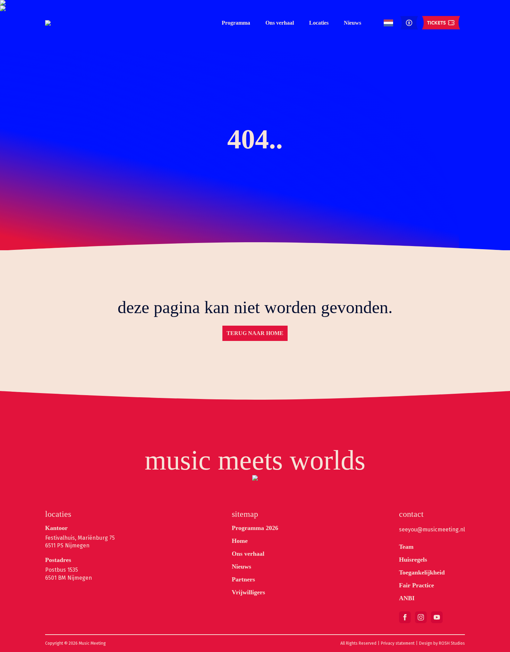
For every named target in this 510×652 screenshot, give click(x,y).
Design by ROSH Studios (442, 643)
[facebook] (405, 617)
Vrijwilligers (248, 592)
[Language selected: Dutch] (388, 23)
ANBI (407, 598)
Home (240, 540)
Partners (243, 579)
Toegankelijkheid (422, 572)
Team (406, 546)
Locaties (319, 23)
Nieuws (352, 23)
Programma (236, 23)
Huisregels (413, 559)
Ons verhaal (279, 23)
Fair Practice (416, 585)
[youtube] (437, 617)
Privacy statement (398, 643)
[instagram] (421, 617)
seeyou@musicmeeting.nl (432, 529)
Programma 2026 (255, 527)
